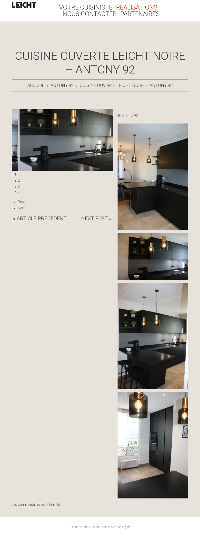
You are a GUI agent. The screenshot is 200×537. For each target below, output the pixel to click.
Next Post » (96, 218)
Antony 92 (62, 85)
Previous (24, 202)
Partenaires (140, 14)
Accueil (35, 85)
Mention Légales (121, 527)
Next (21, 208)
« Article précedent (40, 218)
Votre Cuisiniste (85, 7)
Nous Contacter (90, 14)
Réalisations (136, 7)
